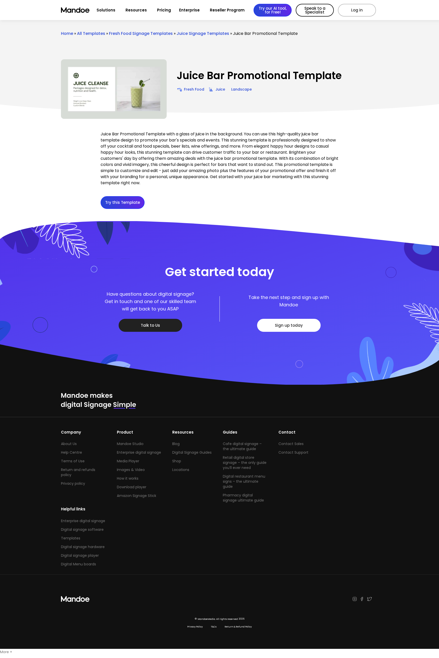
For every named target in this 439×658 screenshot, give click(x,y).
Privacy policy (73, 483)
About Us (69, 443)
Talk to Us (150, 325)
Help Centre (71, 452)
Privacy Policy (195, 626)
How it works (127, 478)
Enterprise (189, 10)
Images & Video (131, 469)
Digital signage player (80, 555)
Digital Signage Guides (192, 452)
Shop (176, 461)
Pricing (164, 10)
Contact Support (293, 452)
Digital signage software (82, 529)
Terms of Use (73, 461)
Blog (176, 443)
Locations (180, 469)
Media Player (128, 461)
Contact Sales (291, 443)
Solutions (106, 10)
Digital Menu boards (78, 564)
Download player (131, 487)
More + (6, 651)
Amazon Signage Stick (136, 495)
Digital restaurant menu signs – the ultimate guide (244, 481)
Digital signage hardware (83, 546)
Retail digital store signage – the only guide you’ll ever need (244, 462)
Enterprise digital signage (139, 452)
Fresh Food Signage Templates (141, 33)
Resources (136, 10)
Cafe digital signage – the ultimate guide (242, 446)
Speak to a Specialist (314, 10)
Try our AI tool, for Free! (273, 10)
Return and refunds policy (78, 472)
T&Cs (213, 626)
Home (67, 33)
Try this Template (122, 202)
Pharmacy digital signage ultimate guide (243, 498)
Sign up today (289, 325)
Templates (70, 538)
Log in (357, 10)
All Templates (91, 33)
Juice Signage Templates (203, 33)
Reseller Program (227, 10)
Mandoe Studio (130, 443)
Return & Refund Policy (238, 626)
